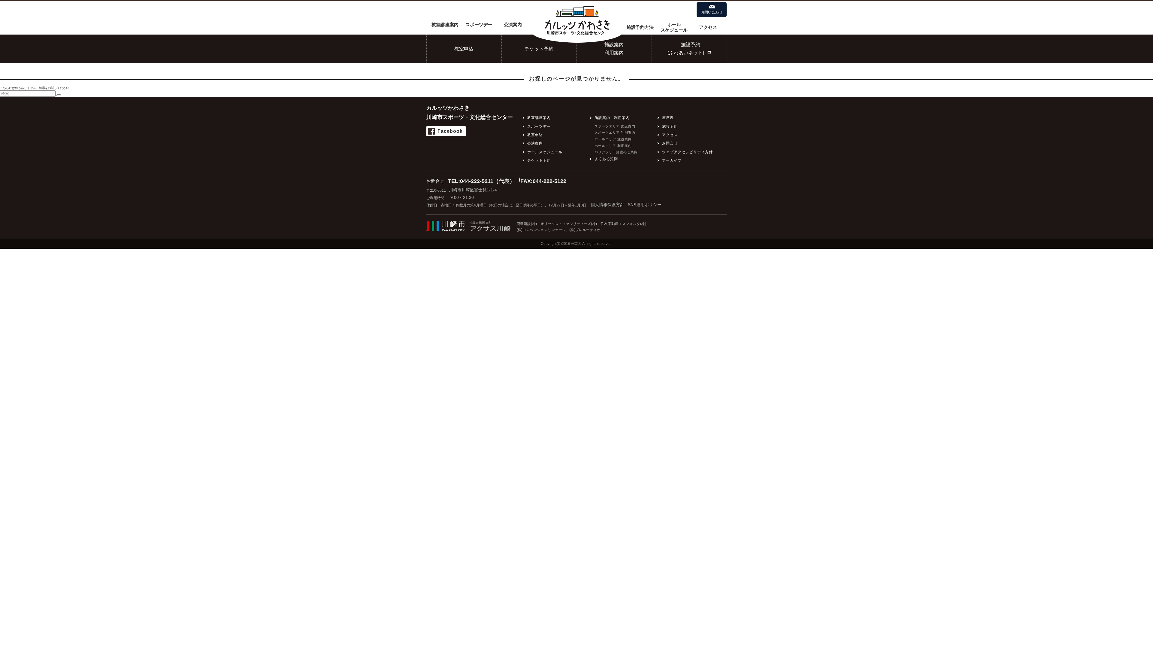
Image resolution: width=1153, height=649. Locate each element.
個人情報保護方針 (607, 204)
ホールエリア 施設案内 (613, 139)
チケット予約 (539, 48)
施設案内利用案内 (614, 48)
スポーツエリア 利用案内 (615, 132)
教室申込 (464, 48)
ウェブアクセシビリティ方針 (687, 152)
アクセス (708, 27)
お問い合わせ (711, 12)
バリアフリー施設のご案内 (616, 152)
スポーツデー (478, 24)
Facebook (450, 131)
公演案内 (513, 24)
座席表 (668, 118)
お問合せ (670, 143)
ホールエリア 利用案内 (613, 146)
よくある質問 (606, 159)
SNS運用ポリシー (644, 204)
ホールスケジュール (674, 27)
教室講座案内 (444, 24)
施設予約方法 (640, 27)
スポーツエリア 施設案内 (615, 126)
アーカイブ (672, 160)
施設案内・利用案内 (612, 118)
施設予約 (670, 126)
